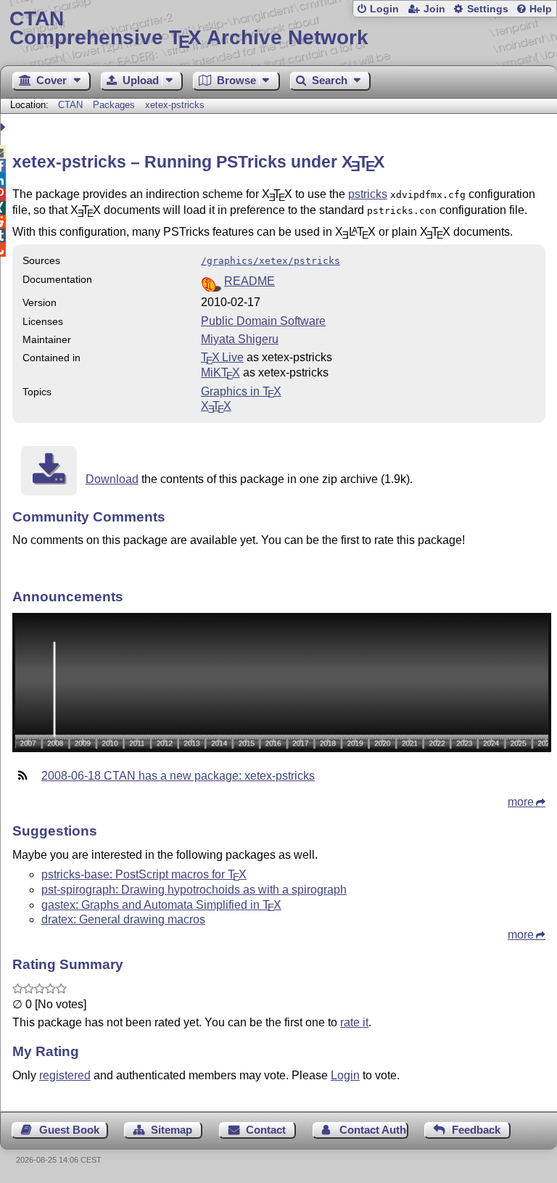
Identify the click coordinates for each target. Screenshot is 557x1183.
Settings (487, 9)
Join (434, 9)
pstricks (367, 194)
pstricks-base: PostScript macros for (144, 874)
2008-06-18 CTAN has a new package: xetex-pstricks (178, 776)
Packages (115, 104)
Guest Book (69, 1130)
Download (112, 479)
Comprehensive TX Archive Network (188, 28)
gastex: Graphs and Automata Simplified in (161, 905)
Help (540, 9)
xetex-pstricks (175, 104)
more (521, 802)
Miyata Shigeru (239, 339)
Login (384, 9)
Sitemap (171, 1130)
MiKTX (220, 372)
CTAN (70, 104)
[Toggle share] (5, 127)
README (249, 281)
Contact (266, 1130)
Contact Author (373, 1130)
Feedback (476, 1130)
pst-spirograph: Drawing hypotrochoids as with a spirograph (194, 889)
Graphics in (241, 391)
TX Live (222, 357)
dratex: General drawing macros (123, 919)
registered (65, 1075)
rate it (354, 1022)
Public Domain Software (263, 321)
